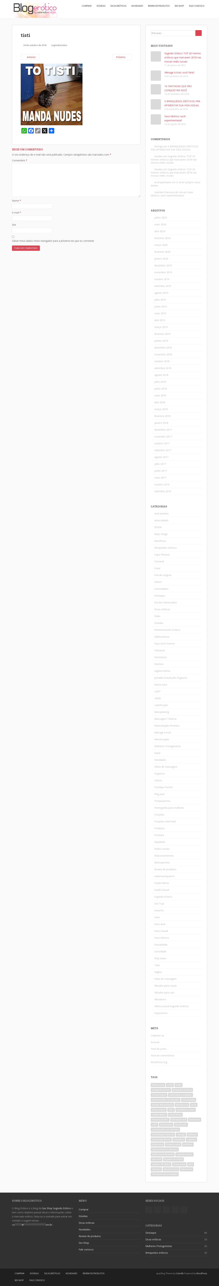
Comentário (19, 160)
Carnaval (159, 561)
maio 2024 (160, 224)
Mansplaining (161, 712)
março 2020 (161, 245)
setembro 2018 (162, 368)
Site (14, 224)
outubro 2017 (161, 443)
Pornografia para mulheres (169, 807)
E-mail (16, 212)
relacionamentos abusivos (165, 1149)
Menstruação (161, 739)
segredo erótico (184, 1154)
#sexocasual (158, 1084)
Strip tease (160, 958)
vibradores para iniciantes (164, 1174)
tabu (190, 1164)
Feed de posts (158, 1048)
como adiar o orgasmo (180, 1094)
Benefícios (160, 540)
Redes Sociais (162, 848)
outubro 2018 (161, 361)
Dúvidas (101, 5)
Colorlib (180, 1273)
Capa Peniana (162, 554)
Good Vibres (175, 1114)
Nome (16, 200)
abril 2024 (159, 231)
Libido (157, 698)
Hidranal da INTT (160, 1119)
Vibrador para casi (164, 992)
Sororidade (160, 951)
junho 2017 (160, 470)
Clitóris (158, 582)
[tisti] (51, 94)
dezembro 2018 (163, 347)
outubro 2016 (161, 484)
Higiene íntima (162, 671)
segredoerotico (59, 45)
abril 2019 (159, 320)
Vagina (158, 972)
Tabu (157, 965)
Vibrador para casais (165, 985)
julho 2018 (160, 381)
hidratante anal (178, 1119)
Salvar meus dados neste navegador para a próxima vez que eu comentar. (53, 240)
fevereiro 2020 (162, 251)
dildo (171, 1109)
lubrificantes (166, 1124)
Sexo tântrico (161, 937)
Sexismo (159, 910)
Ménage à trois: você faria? (179, 72)
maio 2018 (160, 395)
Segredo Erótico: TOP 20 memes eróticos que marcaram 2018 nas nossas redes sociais (182, 57)
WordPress (201, 1273)
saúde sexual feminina (162, 1154)
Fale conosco (196, 5)
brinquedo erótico (161, 1089)
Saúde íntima (161, 883)
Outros (158, 780)
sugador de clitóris (161, 1164)
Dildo (157, 616)
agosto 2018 (161, 375)
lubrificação (181, 1124)
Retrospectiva (162, 862)
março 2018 (161, 409)
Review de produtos (159, 5)
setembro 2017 (162, 450)
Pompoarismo (162, 801)
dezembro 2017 (163, 429)
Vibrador (156, 1169)
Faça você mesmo (164, 643)
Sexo (157, 917)
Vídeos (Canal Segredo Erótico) (171, 1006)
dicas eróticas (158, 1109)
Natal (157, 753)
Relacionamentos (164, 855)
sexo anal (156, 1159)
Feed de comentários (162, 1055)
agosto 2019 (161, 292)
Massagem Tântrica (165, 718)
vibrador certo (171, 1169)
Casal (157, 568)
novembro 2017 (163, 436)
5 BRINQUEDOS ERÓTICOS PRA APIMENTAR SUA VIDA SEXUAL (174, 148)
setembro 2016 (162, 491)
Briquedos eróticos (182, 1089)
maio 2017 (160, 477)
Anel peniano (161, 513)
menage (181, 1134)
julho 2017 (160, 464)
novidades (179, 1139)
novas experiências (161, 1139)
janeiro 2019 (161, 340)
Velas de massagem (165, 978)
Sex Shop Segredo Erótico (56, 1208)
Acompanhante (162, 182)
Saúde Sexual (161, 889)
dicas (193, 1104)
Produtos (159, 828)
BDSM (158, 527)
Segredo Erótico (163, 896)
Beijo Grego (161, 534)
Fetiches (159, 664)
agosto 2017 (161, 457)
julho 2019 (160, 299)
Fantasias (159, 650)
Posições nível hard (165, 821)
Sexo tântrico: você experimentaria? (172, 194)
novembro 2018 (163, 354)
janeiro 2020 (161, 258)
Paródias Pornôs (163, 787)
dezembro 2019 (163, 265)
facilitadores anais (186, 1109)
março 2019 (161, 327)
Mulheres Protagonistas (167, 746)
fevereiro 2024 (162, 238)
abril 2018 (159, 402)
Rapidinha (159, 842)
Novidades (137, 5)
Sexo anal (159, 924)
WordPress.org (159, 1062)
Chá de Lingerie (162, 575)
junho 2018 (160, 388)
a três (170, 1084)
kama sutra (194, 1119)
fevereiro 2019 (162, 333)
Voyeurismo (161, 1013)
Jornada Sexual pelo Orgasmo (170, 677)
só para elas (179, 1164)
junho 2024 (160, 217)
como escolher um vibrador (165, 1099)
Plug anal (159, 794)
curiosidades (188, 1099)
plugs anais (157, 1144)
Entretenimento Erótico (167, 629)
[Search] (198, 33)
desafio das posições (162, 1104)
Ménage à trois (162, 732)
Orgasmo (159, 773)
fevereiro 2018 (162, 416)
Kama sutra (160, 684)
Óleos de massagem (165, 766)
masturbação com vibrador (165, 1129)
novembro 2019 (163, 272)
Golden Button (159, 1114)
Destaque (159, 595)
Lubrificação (161, 705)
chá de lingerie (159, 1094)
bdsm (178, 1084)
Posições (159, 814)
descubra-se (182, 1104)
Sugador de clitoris (173, 1159)
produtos (187, 1144)
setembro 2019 (162, 286)
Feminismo (160, 657)
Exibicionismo (161, 636)
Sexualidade (161, 944)
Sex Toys (159, 903)
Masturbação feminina (166, 725)
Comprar (87, 5)
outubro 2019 (161, 279)
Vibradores (160, 999)
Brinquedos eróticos (165, 547)
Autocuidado (161, 520)
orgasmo (191, 1139)
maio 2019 (160, 313)
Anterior (31, 57)
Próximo (121, 57)
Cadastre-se (157, 1035)
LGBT (157, 691)
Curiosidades (161, 588)
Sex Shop (179, 5)
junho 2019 (160, 306)
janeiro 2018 (161, 422)
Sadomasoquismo (164, 876)
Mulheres (192, 1134)
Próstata (159, 835)
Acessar (155, 1042)
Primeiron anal (173, 1144)
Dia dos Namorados (165, 602)
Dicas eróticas (118, 5)
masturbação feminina (163, 1134)
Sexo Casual (161, 931)
